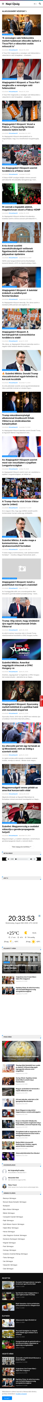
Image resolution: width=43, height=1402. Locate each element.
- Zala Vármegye (7, 1269)
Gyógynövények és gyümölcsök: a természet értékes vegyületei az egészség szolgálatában (28, 1343)
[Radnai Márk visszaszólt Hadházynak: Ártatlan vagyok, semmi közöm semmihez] (8, 1145)
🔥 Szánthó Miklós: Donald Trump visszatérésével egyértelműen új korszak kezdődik (20, 376)
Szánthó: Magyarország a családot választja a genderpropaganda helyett (20, 829)
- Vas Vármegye (7, 1261)
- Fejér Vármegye (8, 1220)
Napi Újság (13, 3)
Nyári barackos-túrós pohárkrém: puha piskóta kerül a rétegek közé (28, 1304)
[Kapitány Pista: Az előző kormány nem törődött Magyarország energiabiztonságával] (8, 991)
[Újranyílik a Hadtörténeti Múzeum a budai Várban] (8, 1361)
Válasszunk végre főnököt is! (26, 1320)
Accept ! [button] (7, 1398)
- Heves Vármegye (8, 1231)
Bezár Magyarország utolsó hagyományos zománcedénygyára (28, 1111)
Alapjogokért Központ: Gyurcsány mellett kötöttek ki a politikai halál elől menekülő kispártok (20, 707)
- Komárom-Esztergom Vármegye (13, 1239)
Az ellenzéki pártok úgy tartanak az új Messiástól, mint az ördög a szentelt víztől (21, 749)
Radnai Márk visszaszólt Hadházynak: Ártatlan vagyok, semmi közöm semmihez (26, 1144)
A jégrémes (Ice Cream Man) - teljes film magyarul (26, 978)
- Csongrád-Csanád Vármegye (12, 1217)
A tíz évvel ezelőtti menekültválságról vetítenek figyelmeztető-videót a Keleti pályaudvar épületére (17, 250)
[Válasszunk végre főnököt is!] (8, 1323)
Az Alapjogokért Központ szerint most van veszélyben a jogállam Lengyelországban (19, 462)
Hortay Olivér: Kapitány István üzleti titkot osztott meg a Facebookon (26, 1080)
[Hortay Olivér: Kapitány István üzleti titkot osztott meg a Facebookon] (8, 1081)
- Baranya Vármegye (9, 1198)
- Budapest (6, 1206)
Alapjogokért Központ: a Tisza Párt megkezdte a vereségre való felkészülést (20, 85)
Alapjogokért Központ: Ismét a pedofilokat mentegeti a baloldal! (19, 583)
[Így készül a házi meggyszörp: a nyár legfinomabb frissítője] (8, 1296)
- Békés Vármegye (8, 1213)
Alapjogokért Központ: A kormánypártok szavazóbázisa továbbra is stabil (18, 335)
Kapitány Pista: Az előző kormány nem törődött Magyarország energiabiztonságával (28, 989)
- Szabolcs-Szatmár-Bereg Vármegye (15, 1254)
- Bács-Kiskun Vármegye (10, 1209)
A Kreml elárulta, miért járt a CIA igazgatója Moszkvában (27, 1100)
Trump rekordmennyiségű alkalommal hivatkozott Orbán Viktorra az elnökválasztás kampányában (18, 419)
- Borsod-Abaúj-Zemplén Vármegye (14, 1202)
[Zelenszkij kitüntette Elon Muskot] (8, 1156)
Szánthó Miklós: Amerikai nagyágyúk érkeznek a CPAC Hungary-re (17, 665)
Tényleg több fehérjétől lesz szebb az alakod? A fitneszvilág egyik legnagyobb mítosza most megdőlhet (28, 1068)
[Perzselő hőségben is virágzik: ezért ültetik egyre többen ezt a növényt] (8, 1334)
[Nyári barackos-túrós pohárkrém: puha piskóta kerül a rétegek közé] (8, 1307)
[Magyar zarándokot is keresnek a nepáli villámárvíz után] (8, 1092)
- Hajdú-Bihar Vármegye (10, 1228)
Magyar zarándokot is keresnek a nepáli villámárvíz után (27, 1089)
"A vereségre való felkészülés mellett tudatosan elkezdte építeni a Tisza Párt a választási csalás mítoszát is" (21, 42)
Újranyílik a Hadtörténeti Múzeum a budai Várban (28, 1359)
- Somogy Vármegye (9, 1250)
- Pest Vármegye (7, 1246)
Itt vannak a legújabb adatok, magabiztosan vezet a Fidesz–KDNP (21, 208)
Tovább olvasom (21, 1394)
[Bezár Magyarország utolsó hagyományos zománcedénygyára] (8, 1113)
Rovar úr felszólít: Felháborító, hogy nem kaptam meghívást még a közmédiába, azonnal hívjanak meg (28, 1122)
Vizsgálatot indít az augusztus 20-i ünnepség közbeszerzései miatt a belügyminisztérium (28, 1133)
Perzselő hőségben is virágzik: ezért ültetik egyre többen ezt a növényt (27, 1332)
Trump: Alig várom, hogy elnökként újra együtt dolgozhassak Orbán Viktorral (20, 624)
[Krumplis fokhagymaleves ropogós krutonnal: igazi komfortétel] (8, 1285)
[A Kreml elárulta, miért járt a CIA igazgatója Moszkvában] (8, 1102)
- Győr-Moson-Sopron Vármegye (13, 1224)
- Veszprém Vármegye (9, 1265)
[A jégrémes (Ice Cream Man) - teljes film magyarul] (8, 980)
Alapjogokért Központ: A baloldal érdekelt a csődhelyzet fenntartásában (19, 293)
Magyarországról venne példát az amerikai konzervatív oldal (20, 789)
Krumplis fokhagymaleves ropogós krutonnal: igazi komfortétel (28, 1283)
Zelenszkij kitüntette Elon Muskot (28, 1153)
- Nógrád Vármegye (9, 1243)
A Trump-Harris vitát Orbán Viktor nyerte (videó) (20, 503)
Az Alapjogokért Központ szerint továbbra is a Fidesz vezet (19, 169)
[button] (3, 4)
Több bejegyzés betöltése (21, 847)
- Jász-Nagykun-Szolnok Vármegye (14, 1235)
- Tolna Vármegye (8, 1257)
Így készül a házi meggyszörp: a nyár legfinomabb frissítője (27, 1294)
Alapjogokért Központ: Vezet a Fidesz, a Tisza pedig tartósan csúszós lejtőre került (18, 127)
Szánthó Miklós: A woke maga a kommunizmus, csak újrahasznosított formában (19, 543)
